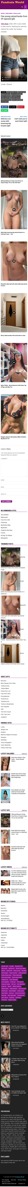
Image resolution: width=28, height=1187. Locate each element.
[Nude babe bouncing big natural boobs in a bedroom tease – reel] (5, 830)
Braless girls (5, 94)
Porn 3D (13, 1180)
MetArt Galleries (17, 986)
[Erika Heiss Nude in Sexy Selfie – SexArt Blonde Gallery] (5, 757)
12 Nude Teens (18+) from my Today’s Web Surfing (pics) (18, 1060)
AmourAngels (5, 916)
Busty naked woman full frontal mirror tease (13, 335)
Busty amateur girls (6, 975)
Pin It (21, 107)
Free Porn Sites (5, 693)
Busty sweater (5, 96)
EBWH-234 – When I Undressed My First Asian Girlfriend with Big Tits (18, 882)
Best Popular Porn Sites (8, 683)
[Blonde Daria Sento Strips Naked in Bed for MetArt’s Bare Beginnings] (5, 774)
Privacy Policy (22, 1180)
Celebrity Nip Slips (6, 530)
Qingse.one (4, 729)
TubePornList (5, 701)
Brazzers (3, 681)
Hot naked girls (21, 984)
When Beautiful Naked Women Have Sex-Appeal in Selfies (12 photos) (19, 1044)
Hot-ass (14, 984)
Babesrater (4, 517)
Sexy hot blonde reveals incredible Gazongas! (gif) (18, 1092)
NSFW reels (4, 990)
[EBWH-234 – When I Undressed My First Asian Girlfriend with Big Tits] (5, 881)
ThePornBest (5, 688)
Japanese (4, 935)
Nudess (3, 732)
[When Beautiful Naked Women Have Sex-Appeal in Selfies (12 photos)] (5, 1042)
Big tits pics (11, 968)
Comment (4, 458)
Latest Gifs (5, 810)
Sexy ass (11, 993)
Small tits (11, 997)
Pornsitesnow (5, 696)
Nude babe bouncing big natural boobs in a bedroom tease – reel (19, 832)
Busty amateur (22, 972)
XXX (2, 709)
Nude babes (9, 13)
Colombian (4, 943)
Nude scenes (20, 990)
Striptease (18, 997)
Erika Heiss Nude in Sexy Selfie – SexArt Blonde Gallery (18, 759)
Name (2, 480)
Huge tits (4, 986)
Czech (3, 945)
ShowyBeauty (5, 918)
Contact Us (21, 1183)
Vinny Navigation (6, 742)
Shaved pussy (21, 995)
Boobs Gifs (22, 92)
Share (5, 107)
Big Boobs (4, 527)
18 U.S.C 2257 (6, 1181)
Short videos (5, 997)
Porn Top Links (5, 714)
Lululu (3, 727)
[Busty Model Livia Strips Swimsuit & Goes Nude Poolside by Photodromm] (5, 790)
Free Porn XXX (5, 520)
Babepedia (4, 538)
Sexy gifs (4, 995)
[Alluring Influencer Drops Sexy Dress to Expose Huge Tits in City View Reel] (5, 814)
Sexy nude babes (17, 100)
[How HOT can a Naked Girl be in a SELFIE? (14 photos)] (5, 1026)
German (3, 937)
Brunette (24, 970)
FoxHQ (3, 533)
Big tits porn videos (21, 968)
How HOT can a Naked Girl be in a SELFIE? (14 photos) (19, 1027)
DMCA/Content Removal (9, 1183)
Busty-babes (5, 972)
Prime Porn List (5, 691)
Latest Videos (6, 867)
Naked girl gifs (13, 988)
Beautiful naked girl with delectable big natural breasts (18, 848)
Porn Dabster (5, 706)
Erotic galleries (5, 981)
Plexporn (3, 737)
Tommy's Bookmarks (7, 704)
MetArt (3, 905)
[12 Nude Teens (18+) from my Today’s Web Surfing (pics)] (5, 1058)
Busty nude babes (16, 94)
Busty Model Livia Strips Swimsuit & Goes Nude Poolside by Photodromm (18, 791)
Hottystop (4, 522)
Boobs (3, 13)
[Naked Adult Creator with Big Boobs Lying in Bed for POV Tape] (5, 889)
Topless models (12, 999)
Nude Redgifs (12, 990)
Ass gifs (12, 966)
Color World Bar (6, 745)
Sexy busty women (20, 993)
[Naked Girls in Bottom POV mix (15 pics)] (5, 1075)
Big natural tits (12, 92)
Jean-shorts (5, 98)
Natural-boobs (15, 98)
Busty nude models (17, 977)
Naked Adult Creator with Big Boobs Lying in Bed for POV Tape (18, 891)
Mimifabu (4, 740)
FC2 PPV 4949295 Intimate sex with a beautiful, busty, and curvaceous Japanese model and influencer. (18, 873)
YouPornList (4, 699)
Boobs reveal (17, 970)
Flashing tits (16, 96)
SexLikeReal (4, 514)
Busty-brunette (13, 972)
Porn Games (5, 1180)
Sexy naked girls (12, 995)
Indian (3, 940)
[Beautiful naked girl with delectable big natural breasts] (5, 847)
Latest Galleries (7, 753)
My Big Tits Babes (6, 535)
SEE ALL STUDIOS (6, 920)
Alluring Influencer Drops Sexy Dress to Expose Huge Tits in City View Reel (19, 816)
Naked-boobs (5, 988)
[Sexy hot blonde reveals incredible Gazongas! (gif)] (5, 1091)
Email (2, 487)
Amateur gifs (5, 966)
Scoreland (4, 910)
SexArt (3, 913)
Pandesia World (19, 1177)
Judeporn (4, 717)
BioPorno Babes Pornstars (9, 734)
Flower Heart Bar (6, 747)
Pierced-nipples (6, 100)
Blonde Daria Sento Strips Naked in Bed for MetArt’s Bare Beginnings (18, 775)
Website (3, 494)
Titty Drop (4, 24)
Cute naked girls (14, 979)
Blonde (3, 970)
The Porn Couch (6, 712)
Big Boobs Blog (5, 525)
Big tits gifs (4, 968)
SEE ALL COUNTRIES (7, 947)
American (4, 932)
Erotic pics (13, 981)
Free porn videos (6, 984)
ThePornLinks (5, 686)
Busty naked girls (17, 975)
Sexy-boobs (5, 993)
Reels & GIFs (17, 13)
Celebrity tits (5, 979)
